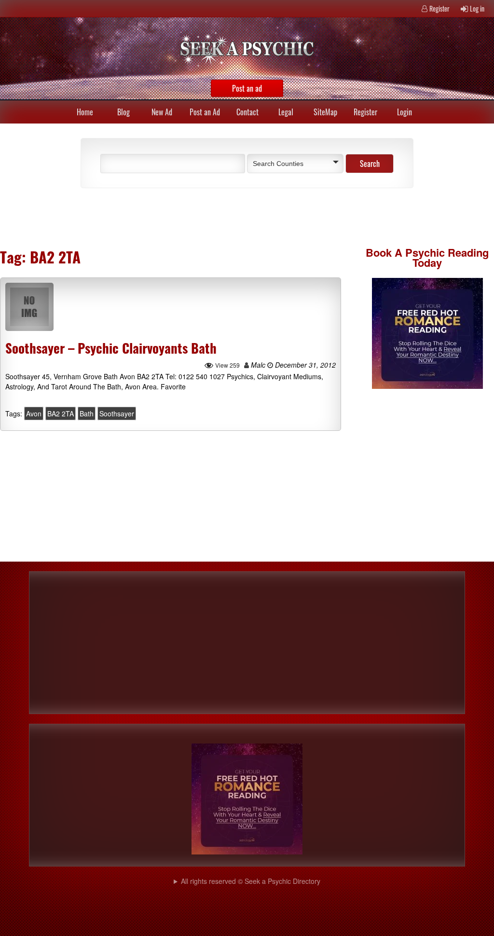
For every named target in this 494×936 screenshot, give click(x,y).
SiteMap (325, 112)
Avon (33, 413)
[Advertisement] (184, 217)
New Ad (161, 112)
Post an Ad (205, 112)
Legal (285, 112)
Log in (477, 8)
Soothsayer (116, 413)
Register (439, 8)
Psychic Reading (447, 252)
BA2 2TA (60, 413)
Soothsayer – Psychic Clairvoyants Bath (111, 348)
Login (404, 112)
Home (85, 112)
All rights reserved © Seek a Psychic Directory (250, 881)
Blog (123, 112)
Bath (87, 413)
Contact (247, 112)
